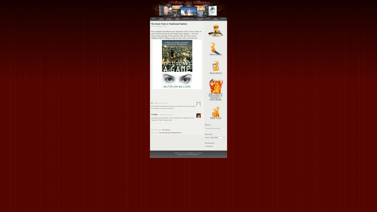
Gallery (207, 18)
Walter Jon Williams (189, 8)
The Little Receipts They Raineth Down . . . (171, 133)
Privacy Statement (198, 153)
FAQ (192, 18)
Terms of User (183, 153)
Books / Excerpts (169, 19)
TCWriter (154, 114)
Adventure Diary (200, 19)
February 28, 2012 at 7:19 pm (166, 114)
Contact (223, 18)
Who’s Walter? (161, 19)
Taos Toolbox (215, 19)
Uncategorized (209, 146)
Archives (207, 137)
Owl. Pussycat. (166, 130)
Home (153, 18)
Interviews (185, 18)
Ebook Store (177, 19)
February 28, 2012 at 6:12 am (161, 103)
